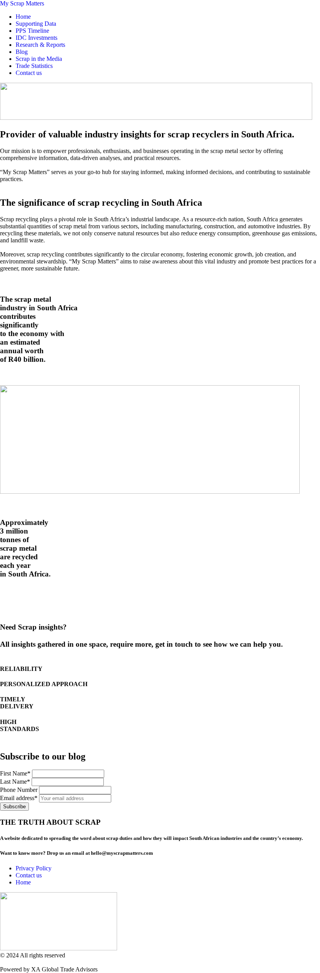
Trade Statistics (34, 65)
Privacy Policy (34, 868)
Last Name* (15, 781)
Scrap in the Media (39, 58)
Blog (22, 51)
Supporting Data (36, 23)
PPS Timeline (32, 30)
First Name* (15, 773)
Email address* (19, 798)
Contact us (29, 72)
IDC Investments (36, 37)
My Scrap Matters (22, 3)
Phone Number (18, 789)
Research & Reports (40, 44)
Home (23, 16)
